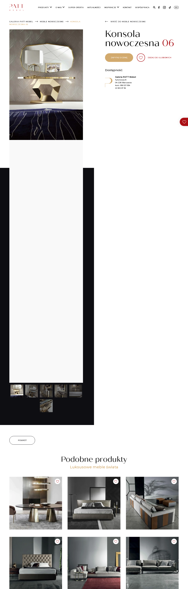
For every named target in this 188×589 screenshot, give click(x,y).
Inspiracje (110, 7)
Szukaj (154, 7)
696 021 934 (125, 85)
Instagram (164, 7)
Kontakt (127, 7)
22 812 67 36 (120, 88)
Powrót (22, 440)
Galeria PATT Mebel (21, 21)
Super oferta (75, 7)
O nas (59, 7)
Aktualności (94, 7)
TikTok (170, 7)
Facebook (159, 7)
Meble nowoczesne (52, 21)
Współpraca (142, 7)
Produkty (43, 7)
